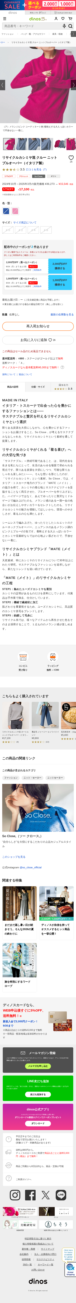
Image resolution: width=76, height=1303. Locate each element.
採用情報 (26, 1259)
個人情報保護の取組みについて (38, 1244)
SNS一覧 (27, 1264)
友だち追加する (38, 1094)
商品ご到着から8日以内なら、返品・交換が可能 (40, 1166)
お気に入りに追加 (33, 340)
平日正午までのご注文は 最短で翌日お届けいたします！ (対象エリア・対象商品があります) (33, 1139)
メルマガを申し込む (38, 1066)
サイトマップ (47, 1249)
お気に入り (63, 18)
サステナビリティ (45, 1259)
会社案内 (24, 1254)
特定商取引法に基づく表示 (38, 1238)
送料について (8, 374)
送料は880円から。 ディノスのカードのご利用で (42, 1153)
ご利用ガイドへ (23, 1179)
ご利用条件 (37, 270)
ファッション (7, 34)
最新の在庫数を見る (62, 314)
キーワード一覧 (45, 1264)
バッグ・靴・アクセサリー (33, 34)
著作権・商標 (28, 1249)
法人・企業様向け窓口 (45, 1254)
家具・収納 (57, 34)
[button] (2, 85)
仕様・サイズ (38, 387)
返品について (25, 374)
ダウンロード (38, 1123)
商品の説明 (12, 387)
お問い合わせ (38, 1269)
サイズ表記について (25, 222)
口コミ (65, 387)
